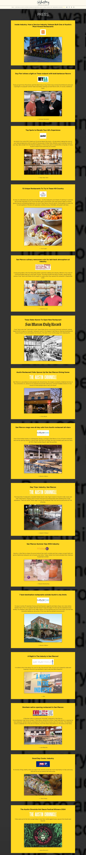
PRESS (64, 7)
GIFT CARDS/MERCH (54, 7)
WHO (41, 7)
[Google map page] (74, 7)
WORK (60, 7)
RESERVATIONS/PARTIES (35, 7)
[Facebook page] (69, 7)
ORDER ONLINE (46, 7)
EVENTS (22, 7)
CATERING (27, 7)
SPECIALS (18, 7)
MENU (13, 7)
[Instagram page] (72, 7)
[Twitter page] (67, 7)
